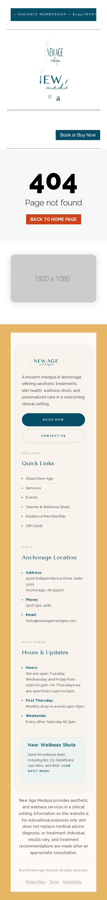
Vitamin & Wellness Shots (47, 507)
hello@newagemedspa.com (51, 621)
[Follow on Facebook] (11, 123)
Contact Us (53, 435)
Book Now (53, 419)
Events (31, 497)
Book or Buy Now (78, 135)
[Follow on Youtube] (33, 123)
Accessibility (72, 882)
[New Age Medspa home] (44, 370)
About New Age (39, 478)
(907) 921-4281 (39, 605)
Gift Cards (34, 526)
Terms (54, 882)
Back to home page (53, 219)
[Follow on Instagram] (22, 123)
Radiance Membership (46, 516)
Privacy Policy (36, 882)
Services (33, 488)
